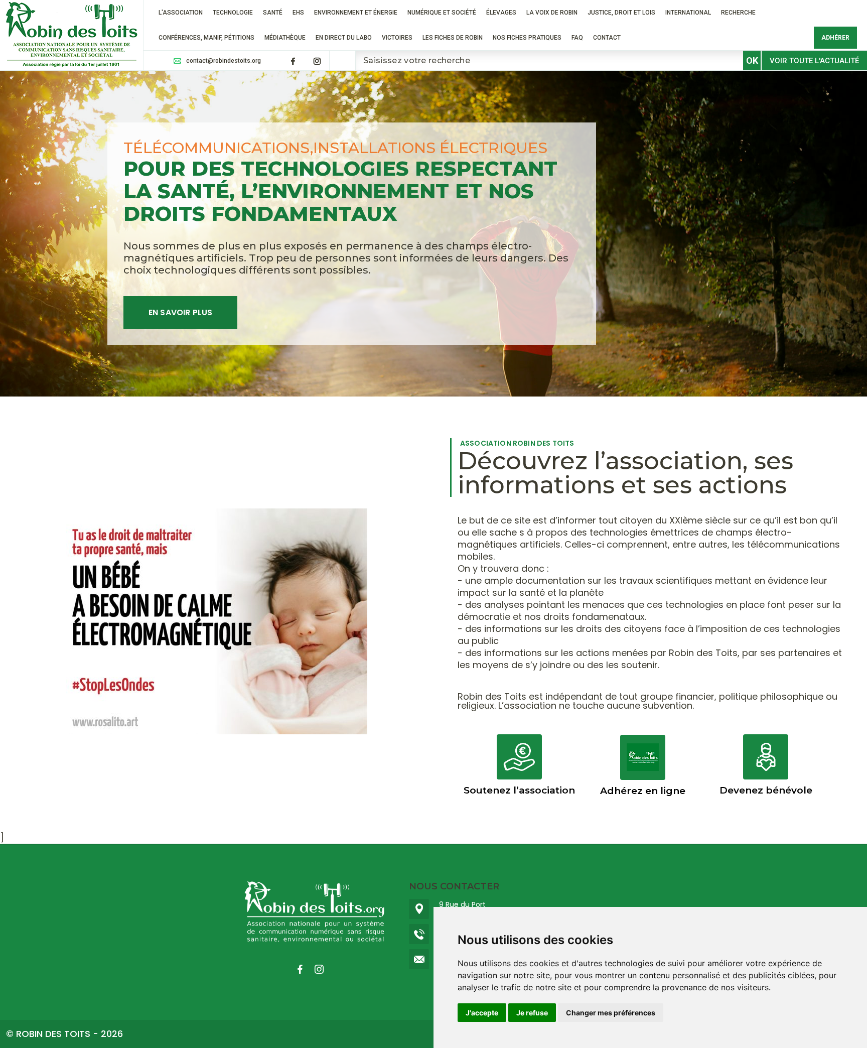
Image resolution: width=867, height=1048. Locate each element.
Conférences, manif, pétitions (206, 37)
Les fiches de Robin (452, 37)
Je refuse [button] (532, 1012)
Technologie (233, 12)
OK (752, 60)
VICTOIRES (397, 37)
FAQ (577, 37)
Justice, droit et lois (621, 12)
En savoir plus (180, 312)
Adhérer (835, 37)
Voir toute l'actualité (814, 60)
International (688, 12)
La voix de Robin (551, 12)
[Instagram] (317, 61)
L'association (181, 12)
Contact (607, 37)
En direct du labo (344, 37)
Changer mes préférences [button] (610, 1012)
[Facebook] (293, 61)
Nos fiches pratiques (527, 37)
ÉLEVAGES (501, 12)
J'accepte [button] (482, 1012)
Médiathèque (285, 37)
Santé (272, 12)
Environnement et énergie (355, 12)
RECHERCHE (738, 12)
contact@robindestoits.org (223, 60)
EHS (298, 12)
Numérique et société (441, 12)
